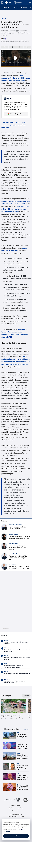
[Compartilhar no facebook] (12, 47)
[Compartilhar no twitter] (19, 47)
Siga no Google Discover (17, 114)
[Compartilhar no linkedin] (27, 47)
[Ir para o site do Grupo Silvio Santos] (13, 800)
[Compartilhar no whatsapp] (4, 47)
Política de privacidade (16, 808)
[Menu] (30, 2)
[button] (13, 710)
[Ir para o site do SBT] (25, 800)
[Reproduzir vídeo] (16, 58)
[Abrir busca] (26, 2)
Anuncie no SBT (16, 805)
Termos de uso (16, 811)
